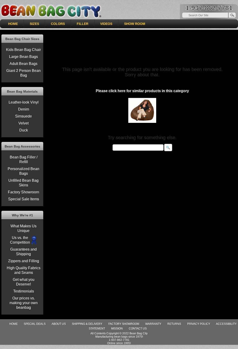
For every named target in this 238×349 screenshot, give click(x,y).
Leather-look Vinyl (24, 102)
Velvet (23, 123)
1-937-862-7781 (209, 7)
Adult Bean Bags (23, 64)
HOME (13, 24)
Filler (82, 24)
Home (13, 324)
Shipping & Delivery (87, 324)
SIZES (34, 24)
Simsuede (23, 116)
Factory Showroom (23, 192)
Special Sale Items (23, 199)
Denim (23, 109)
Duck (23, 130)
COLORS (58, 24)
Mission (117, 328)
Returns (174, 324)
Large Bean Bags (23, 57)
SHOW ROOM (134, 24)
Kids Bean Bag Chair (23, 50)
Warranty (153, 324)
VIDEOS (106, 24)
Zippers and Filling (23, 261)
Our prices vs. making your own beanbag (24, 302)
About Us (59, 324)
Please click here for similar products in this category (142, 91)
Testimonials (23, 291)
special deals (35, 324)
